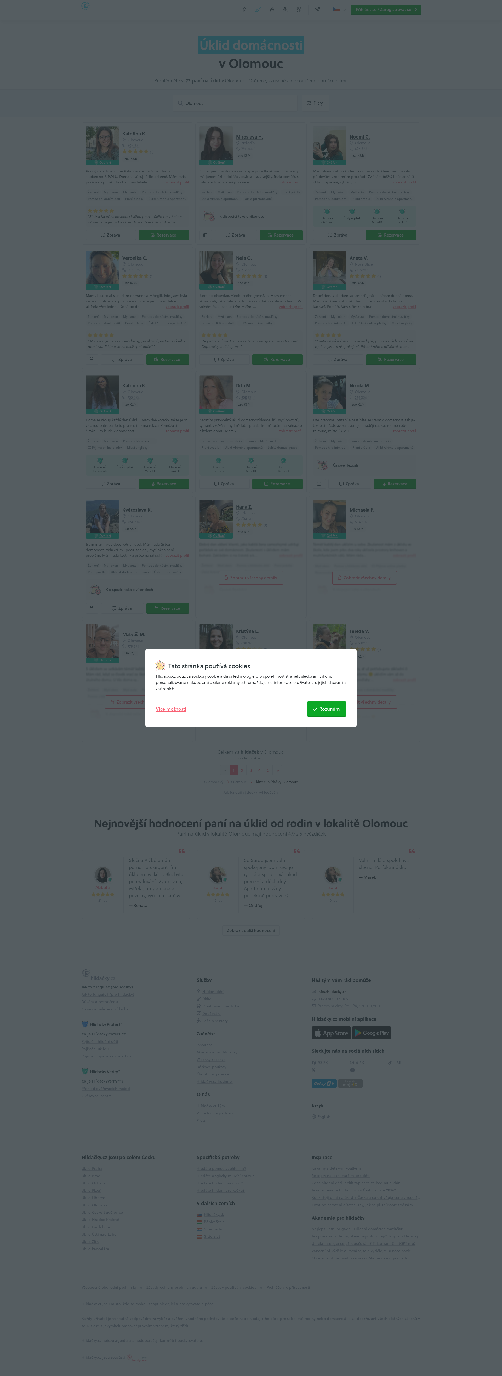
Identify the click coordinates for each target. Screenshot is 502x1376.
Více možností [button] (171, 708)
